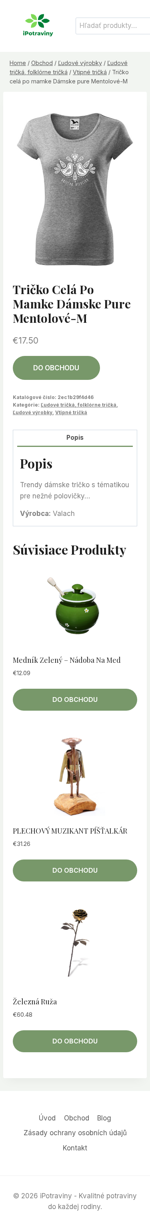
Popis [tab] (75, 437)
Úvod (47, 1118)
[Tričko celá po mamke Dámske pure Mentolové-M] (75, 185)
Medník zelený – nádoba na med (67, 660)
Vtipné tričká (71, 412)
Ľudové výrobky (32, 412)
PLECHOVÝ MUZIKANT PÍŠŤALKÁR (70, 831)
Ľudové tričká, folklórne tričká (78, 405)
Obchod (76, 1118)
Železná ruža (35, 1001)
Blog (104, 1118)
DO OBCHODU (56, 368)
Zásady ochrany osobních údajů (75, 1133)
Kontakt (75, 1148)
